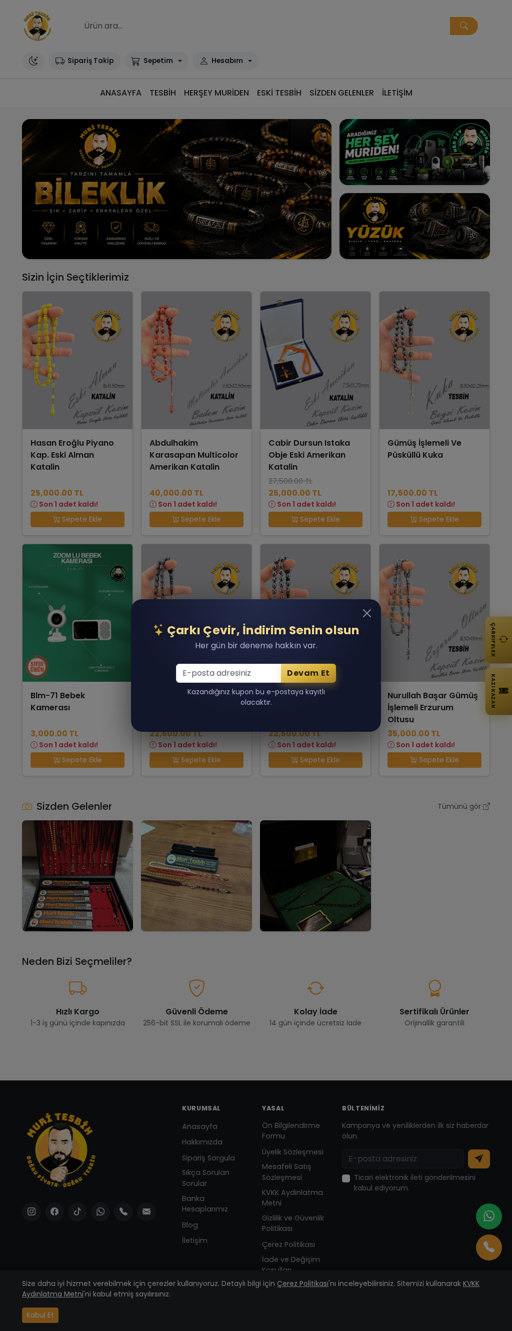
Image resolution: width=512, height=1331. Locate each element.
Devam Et (308, 673)
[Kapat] (367, 613)
